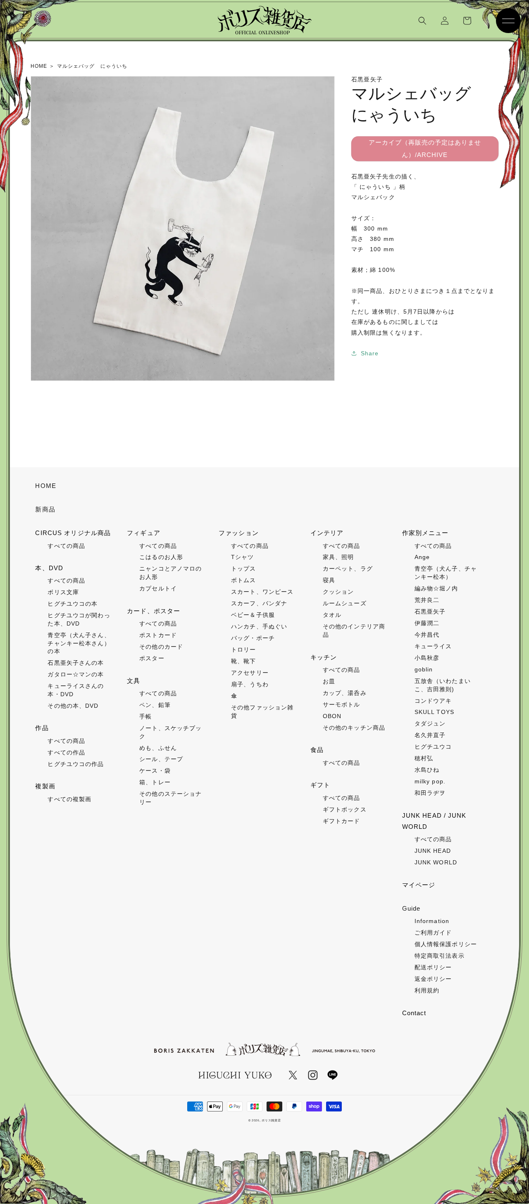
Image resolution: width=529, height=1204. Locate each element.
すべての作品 (66, 752)
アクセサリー (250, 672)
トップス (243, 568)
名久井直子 (430, 735)
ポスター (151, 658)
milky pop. (430, 781)
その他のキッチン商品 (354, 727)
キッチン (323, 657)
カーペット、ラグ (348, 568)
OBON (332, 716)
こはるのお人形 (161, 557)
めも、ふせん (158, 748)
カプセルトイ (158, 588)
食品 (317, 749)
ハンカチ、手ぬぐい (259, 626)
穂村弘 (424, 758)
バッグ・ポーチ (253, 638)
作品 (41, 727)
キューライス (433, 646)
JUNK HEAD (433, 850)
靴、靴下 (243, 661)
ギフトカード (341, 821)
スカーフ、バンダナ (259, 603)
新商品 (45, 509)
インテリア (327, 532)
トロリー (243, 649)
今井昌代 (427, 634)
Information (432, 921)
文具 (133, 680)
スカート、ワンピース (262, 591)
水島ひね (427, 769)
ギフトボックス (345, 809)
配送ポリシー (433, 967)
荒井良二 (427, 600)
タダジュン (430, 723)
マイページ (419, 884)
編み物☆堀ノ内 (436, 588)
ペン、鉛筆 (155, 705)
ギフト (320, 784)
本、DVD (49, 567)
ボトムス (243, 580)
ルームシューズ (345, 603)
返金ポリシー (433, 979)
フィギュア (143, 532)
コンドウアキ (433, 700)
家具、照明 (338, 557)
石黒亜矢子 (430, 611)
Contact (414, 1012)
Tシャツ (242, 557)
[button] (422, 21)
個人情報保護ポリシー (446, 944)
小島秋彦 (427, 657)
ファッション (239, 532)
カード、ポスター (153, 610)
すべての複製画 (69, 799)
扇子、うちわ (250, 684)
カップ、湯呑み (345, 693)
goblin (424, 669)
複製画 (45, 786)
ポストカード (158, 635)
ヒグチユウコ (433, 746)
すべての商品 (66, 546)
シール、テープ (161, 759)
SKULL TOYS (434, 712)
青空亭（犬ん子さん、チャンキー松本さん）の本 (79, 643)
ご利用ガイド (433, 932)
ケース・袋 (155, 770)
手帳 (145, 716)
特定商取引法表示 (440, 955)
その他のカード (161, 646)
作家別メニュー (425, 532)
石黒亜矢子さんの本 (76, 662)
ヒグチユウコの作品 (76, 764)
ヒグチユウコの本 (73, 603)
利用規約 (427, 990)
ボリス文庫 (63, 592)
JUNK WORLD (436, 862)
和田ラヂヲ (430, 793)
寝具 (329, 580)
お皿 (329, 681)
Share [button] (370, 353)
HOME (45, 485)
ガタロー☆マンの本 (76, 674)
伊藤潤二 (427, 623)
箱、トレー (155, 782)
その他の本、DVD (73, 705)
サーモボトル (341, 704)
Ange (422, 557)
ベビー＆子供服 (253, 615)
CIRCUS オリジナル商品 (73, 532)
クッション (338, 591)
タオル (332, 615)
